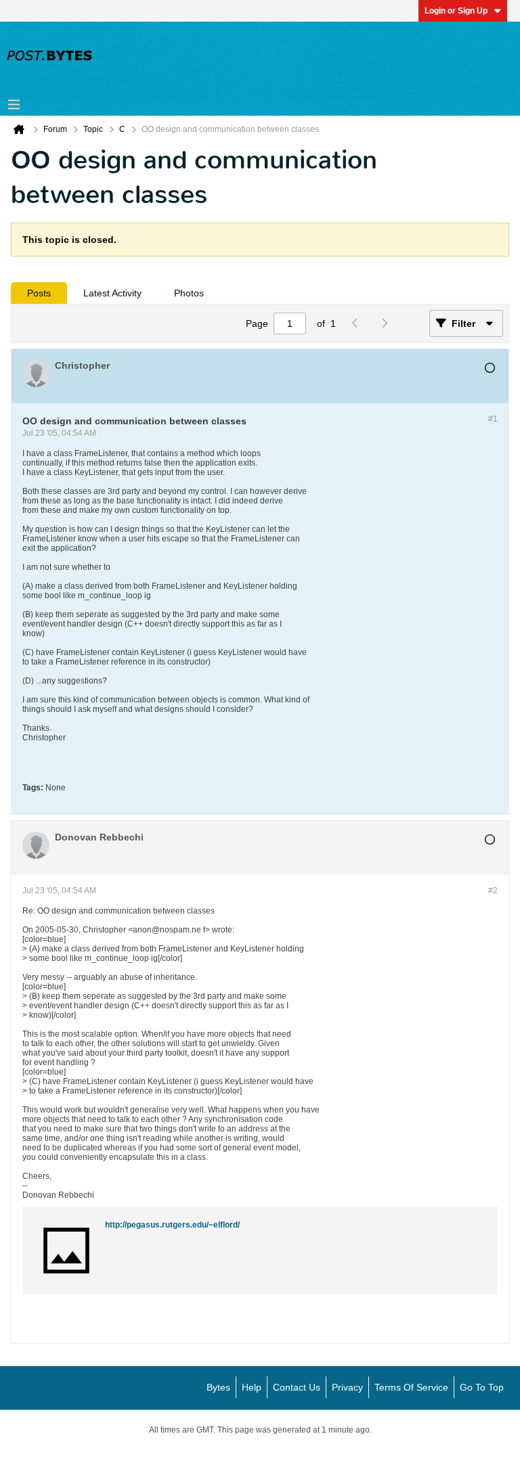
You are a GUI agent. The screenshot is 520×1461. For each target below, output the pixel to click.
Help (251, 1387)
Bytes (218, 1387)
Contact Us (296, 1387)
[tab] (39, 293)
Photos (189, 293)
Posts (39, 293)
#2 (493, 890)
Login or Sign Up (456, 11)
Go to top (482, 1387)
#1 (493, 419)
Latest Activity (112, 293)
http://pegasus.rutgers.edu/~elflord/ (172, 1225)
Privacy (347, 1387)
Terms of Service (411, 1387)
